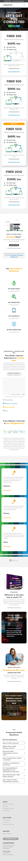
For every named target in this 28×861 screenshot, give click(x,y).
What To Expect (14, 374)
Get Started (14, 26)
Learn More (14, 245)
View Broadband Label (14, 71)
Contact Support (7, 833)
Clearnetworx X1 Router (8, 824)
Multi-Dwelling (6, 820)
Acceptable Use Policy (8, 808)
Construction (6, 822)
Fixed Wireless (14, 714)
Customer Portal (10, 839)
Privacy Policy (6, 810)
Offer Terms (5, 806)
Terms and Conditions (8, 804)
